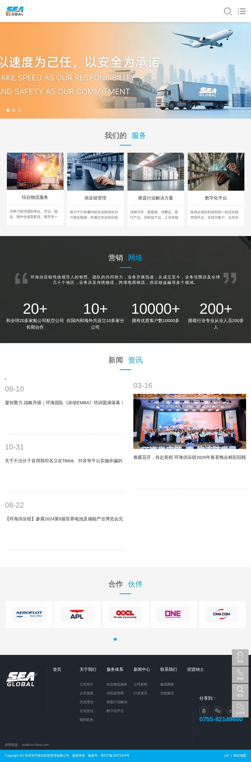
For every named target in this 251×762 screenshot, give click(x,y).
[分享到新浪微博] (231, 710)
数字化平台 (115, 711)
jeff (226, 755)
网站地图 (239, 755)
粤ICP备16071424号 (115, 755)
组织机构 (86, 720)
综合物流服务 (117, 684)
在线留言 (167, 693)
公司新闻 (140, 684)
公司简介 (86, 684)
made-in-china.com (35, 745)
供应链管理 (115, 693)
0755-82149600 (222, 719)
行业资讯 (140, 693)
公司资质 (86, 693)
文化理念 (86, 702)
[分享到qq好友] (204, 710)
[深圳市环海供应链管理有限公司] (15, 11)
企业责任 (86, 711)
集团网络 (167, 684)
